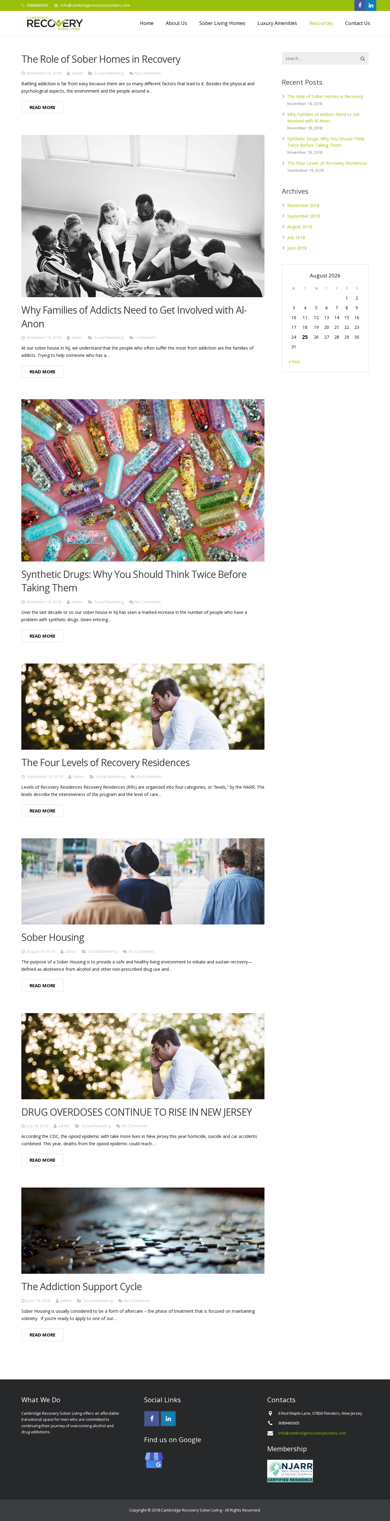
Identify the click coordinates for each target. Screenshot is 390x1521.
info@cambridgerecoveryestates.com (95, 5)
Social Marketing (109, 73)
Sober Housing (52, 937)
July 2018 (296, 237)
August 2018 (299, 227)
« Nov (294, 361)
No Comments (148, 73)
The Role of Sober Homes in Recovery (100, 58)
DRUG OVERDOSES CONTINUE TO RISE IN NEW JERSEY (136, 1111)
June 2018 (297, 248)
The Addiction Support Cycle (81, 1286)
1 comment (145, 337)
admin (77, 73)
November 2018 (303, 205)
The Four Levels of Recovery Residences (105, 762)
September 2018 (303, 216)
